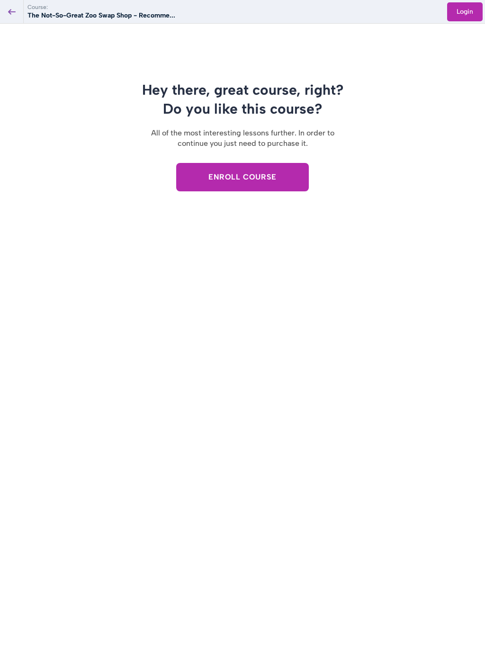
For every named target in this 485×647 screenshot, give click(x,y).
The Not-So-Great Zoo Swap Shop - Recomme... (101, 15)
